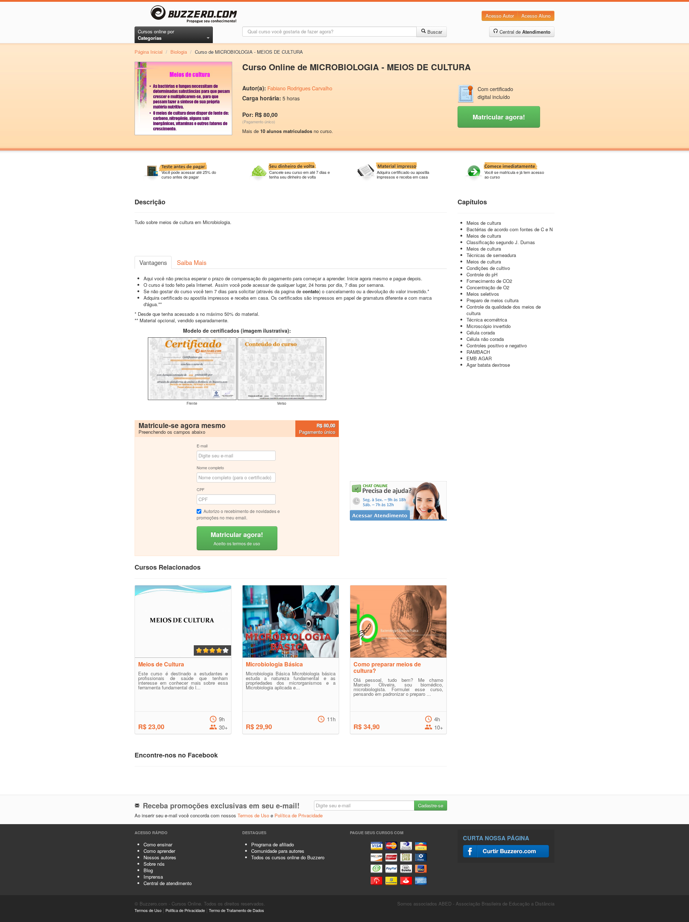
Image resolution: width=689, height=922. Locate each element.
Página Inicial (149, 51)
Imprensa (153, 876)
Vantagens (153, 262)
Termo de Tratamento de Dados (236, 910)
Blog (148, 870)
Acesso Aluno (535, 15)
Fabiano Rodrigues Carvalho (299, 88)
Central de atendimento (168, 883)
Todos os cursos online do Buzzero (287, 857)
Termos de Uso (253, 815)
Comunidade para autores (277, 850)
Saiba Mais (191, 262)
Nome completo (210, 467)
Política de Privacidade (299, 815)
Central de (524, 31)
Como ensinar (158, 844)
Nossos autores (160, 857)
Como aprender (159, 850)
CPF (201, 489)
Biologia (178, 51)
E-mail (202, 445)
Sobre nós (154, 863)
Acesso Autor (500, 15)
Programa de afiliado (272, 844)
